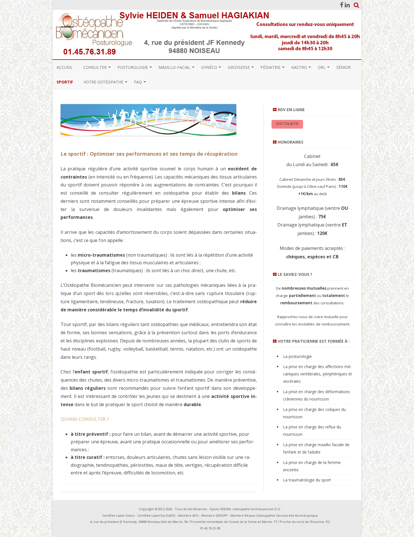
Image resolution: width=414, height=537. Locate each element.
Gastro (299, 67)
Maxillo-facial (174, 67)
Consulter (95, 67)
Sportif (65, 82)
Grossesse (239, 67)
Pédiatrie (271, 67)
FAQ (138, 82)
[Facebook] (341, 5)
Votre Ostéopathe (103, 82)
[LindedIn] (347, 5)
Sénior (343, 67)
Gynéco (209, 67)
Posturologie (132, 67)
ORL (322, 67)
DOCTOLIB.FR (287, 124)
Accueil (65, 67)
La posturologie (297, 356)
